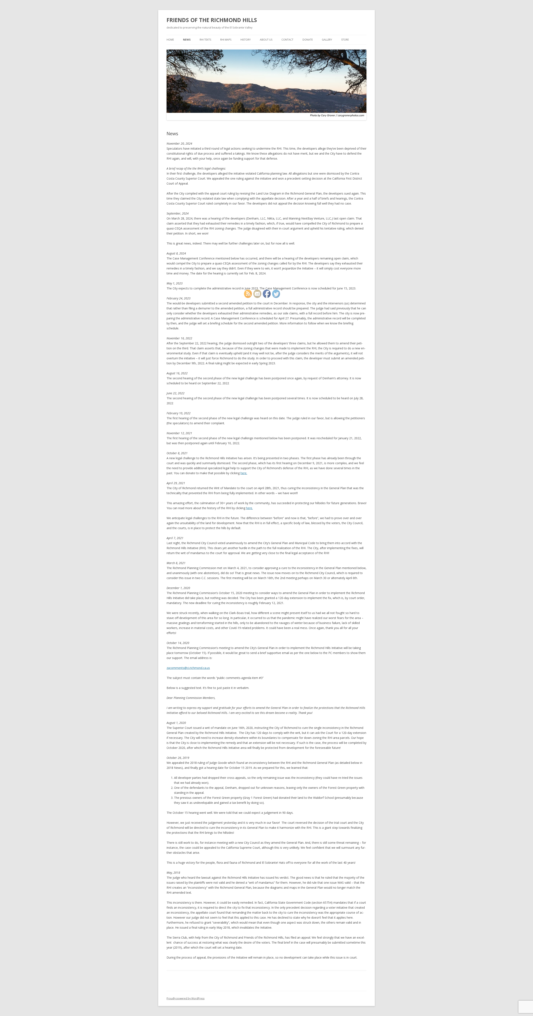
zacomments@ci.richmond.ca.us (188, 668)
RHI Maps (225, 39)
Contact (287, 39)
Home (170, 39)
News (187, 39)
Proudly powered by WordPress (185, 998)
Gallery (327, 39)
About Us (266, 39)
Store (345, 39)
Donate (308, 39)
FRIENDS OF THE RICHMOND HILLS (212, 20)
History (245, 39)
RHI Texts (205, 39)
